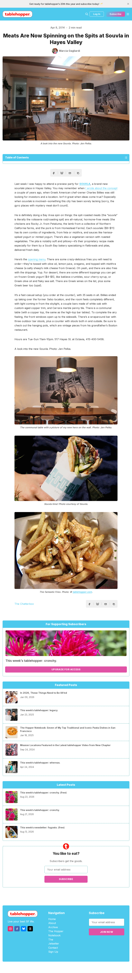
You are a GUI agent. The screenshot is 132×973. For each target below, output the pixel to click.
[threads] (30, 928)
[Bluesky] (23, 928)
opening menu (36, 259)
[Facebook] (17, 928)
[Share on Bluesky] (62, 173)
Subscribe (115, 14)
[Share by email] (69, 173)
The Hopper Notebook (55, 933)
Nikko (97, 967)
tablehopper (46, 967)
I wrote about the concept (101, 188)
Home (52, 919)
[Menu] (127, 14)
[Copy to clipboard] (78, 173)
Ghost (74, 967)
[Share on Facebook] (53, 173)
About (52, 923)
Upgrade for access (66, 669)
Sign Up (53, 951)
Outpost (83, 967)
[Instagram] (10, 928)
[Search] (86, 14)
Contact (53, 947)
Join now (106, 932)
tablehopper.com (82, 592)
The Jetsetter (53, 941)
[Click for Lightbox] (66, 390)
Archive (53, 927)
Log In (96, 14)
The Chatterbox (24, 603)
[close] (128, 3)
